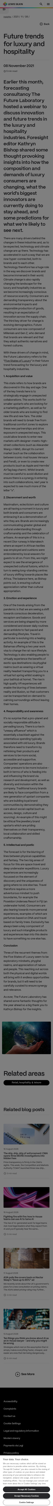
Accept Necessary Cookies (26, 1496)
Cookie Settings (26, 1502)
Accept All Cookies (26, 1489)
